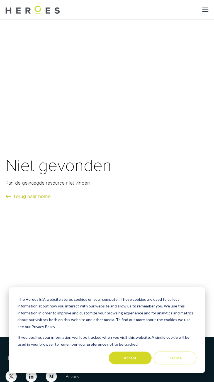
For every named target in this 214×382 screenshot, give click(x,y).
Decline (175, 357)
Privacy (72, 376)
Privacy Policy (43, 326)
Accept (130, 357)
